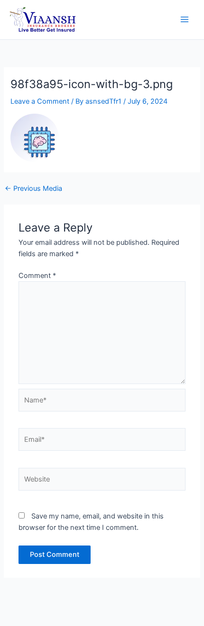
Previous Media (33, 188)
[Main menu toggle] (185, 20)
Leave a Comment (39, 101)
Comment (37, 275)
